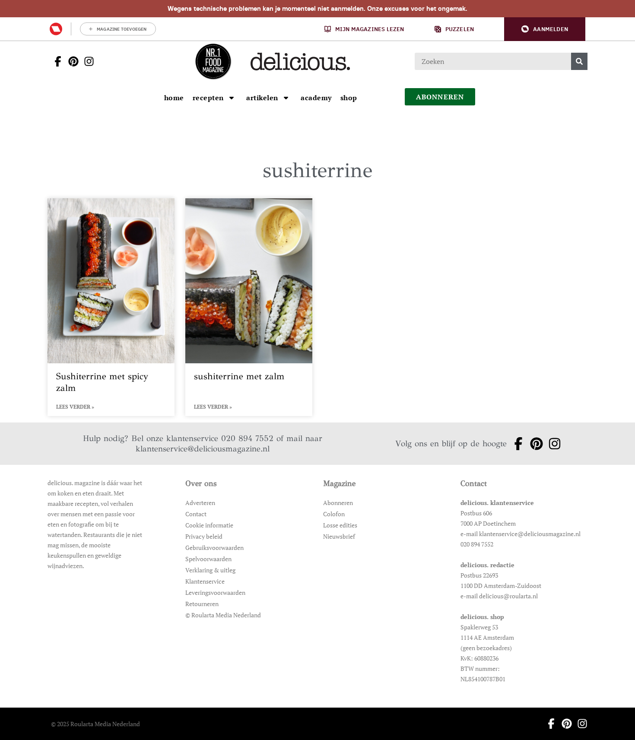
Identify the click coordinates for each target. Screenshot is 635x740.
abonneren (440, 97)
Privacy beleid (203, 536)
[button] (544, 29)
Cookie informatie (209, 525)
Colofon (334, 514)
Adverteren (200, 503)
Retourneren (202, 604)
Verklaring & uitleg (210, 570)
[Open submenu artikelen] (286, 98)
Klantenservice (205, 581)
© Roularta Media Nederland (223, 615)
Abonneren (338, 503)
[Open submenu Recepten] (231, 98)
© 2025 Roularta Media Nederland (95, 724)
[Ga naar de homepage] (213, 61)
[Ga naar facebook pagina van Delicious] (55, 61)
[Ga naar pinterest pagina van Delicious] (71, 61)
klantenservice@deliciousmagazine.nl (203, 449)
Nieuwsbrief (339, 536)
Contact (195, 514)
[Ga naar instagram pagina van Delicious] (86, 61)
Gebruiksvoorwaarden (214, 547)
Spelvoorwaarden (208, 559)
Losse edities (340, 525)
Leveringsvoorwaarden (215, 592)
